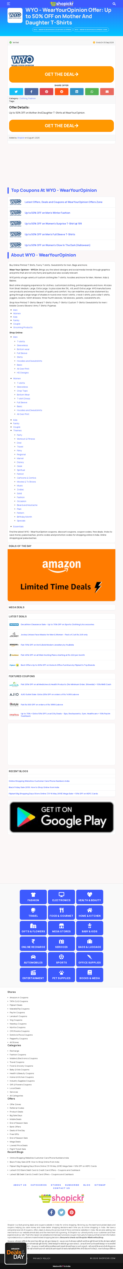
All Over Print (23, 368)
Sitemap (100, 1185)
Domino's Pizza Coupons (21, 1034)
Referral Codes (17, 1108)
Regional (21, 454)
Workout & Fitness (26, 438)
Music (20, 485)
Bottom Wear (23, 394)
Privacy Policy (42, 1258)
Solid (19, 493)
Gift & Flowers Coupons (21, 1084)
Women (17, 313)
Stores (56, 1185)
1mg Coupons (16, 1020)
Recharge (14, 1050)
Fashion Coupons (18, 1054)
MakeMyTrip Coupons (19, 1008)
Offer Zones (15, 1104)
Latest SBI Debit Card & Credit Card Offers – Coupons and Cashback (42, 1174)
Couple (16, 323)
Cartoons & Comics (26, 477)
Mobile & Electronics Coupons (24, 1058)
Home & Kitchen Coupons (22, 1077)
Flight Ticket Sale (18, 1149)
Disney (20, 462)
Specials (21, 520)
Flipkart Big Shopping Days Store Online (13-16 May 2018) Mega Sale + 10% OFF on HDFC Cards (53, 793)
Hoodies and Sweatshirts (29, 360)
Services (14, 1092)
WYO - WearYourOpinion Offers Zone (91, 30)
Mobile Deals (15, 1119)
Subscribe (72, 1185)
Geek (19, 466)
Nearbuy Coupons (18, 1023)
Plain (19, 509)
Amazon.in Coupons (19, 997)
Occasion (21, 501)
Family (16, 320)
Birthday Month (24, 516)
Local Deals (15, 1088)
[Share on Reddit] (62, 91)
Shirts (20, 357)
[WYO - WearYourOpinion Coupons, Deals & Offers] (15, 15)
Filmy (19, 450)
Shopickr (21, 138)
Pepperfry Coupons (19, 1038)
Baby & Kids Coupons (19, 1069)
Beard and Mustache (27, 505)
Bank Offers (15, 1126)
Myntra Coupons (17, 1027)
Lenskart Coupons (18, 1016)
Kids (15, 316)
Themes (17, 430)
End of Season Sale (19, 1123)
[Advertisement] (62, 165)
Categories (39, 1185)
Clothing (23, 98)
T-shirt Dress (23, 398)
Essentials (18, 526)
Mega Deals (15, 1141)
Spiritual (21, 470)
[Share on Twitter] (16, 91)
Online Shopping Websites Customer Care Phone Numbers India (39, 781)
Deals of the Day (17, 1130)
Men (15, 310)
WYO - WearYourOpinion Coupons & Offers (52, 30)
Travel (20, 446)
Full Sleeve (22, 353)
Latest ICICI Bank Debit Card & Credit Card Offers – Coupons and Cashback (45, 1170)
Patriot (20, 473)
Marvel (20, 458)
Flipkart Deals (16, 1005)
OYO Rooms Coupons (19, 1031)
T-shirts (21, 341)
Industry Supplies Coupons (22, 1080)
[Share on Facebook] (31, 91)
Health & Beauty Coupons (22, 1073)
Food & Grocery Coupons (21, 1065)
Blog (86, 1185)
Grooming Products (23, 327)
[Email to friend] (107, 91)
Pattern (20, 512)
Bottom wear (23, 349)
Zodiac (20, 489)
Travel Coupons (17, 1062)
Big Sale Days (16, 1115)
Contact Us (61, 1188)
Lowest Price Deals (18, 1145)
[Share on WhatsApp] (92, 91)
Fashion (32, 98)
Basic (19, 364)
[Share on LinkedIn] (77, 91)
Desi (19, 442)
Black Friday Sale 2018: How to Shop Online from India (34, 787)
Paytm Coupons (17, 1012)
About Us (20, 1185)
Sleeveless (22, 345)
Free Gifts (14, 1134)
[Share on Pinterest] (46, 91)
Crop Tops (22, 390)
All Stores (14, 1042)
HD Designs (23, 372)
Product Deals (16, 1111)
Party (19, 434)
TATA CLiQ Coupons (19, 1001)
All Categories (16, 1095)
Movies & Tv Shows (26, 481)
